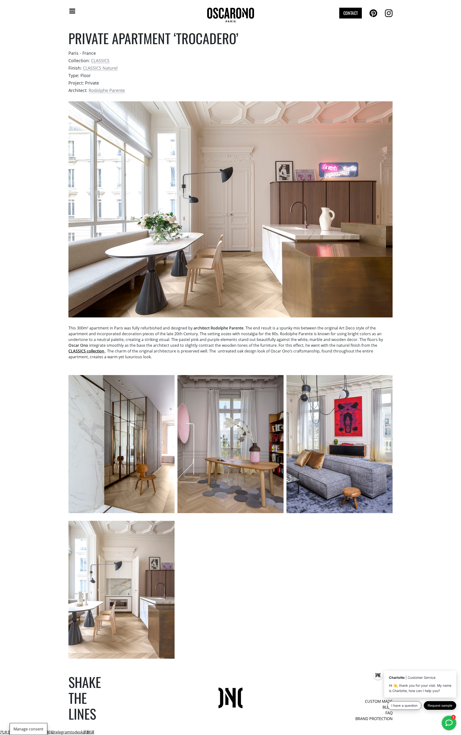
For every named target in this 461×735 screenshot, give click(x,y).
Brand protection (374, 718)
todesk (77, 732)
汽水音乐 (7, 732)
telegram (62, 732)
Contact (350, 13)
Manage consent (28, 729)
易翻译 (88, 732)
